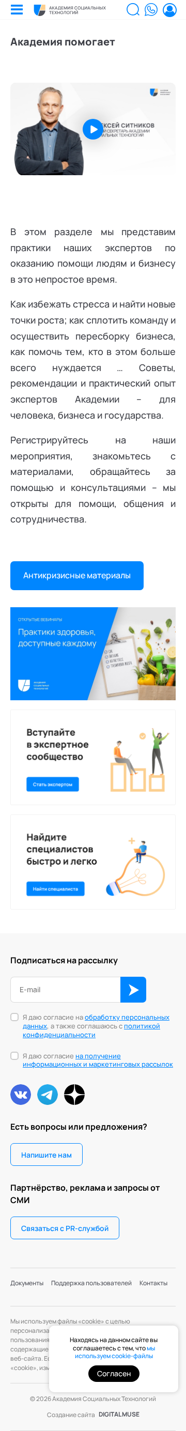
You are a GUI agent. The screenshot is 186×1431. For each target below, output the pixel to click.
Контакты (153, 1283)
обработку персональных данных (96, 1021)
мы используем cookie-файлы (115, 1352)
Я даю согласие (98, 1060)
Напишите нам (46, 1155)
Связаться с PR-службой (65, 1228)
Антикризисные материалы (77, 575)
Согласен (114, 1373)
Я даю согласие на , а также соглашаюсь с (96, 1026)
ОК (133, 990)
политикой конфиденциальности (91, 1030)
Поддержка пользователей (91, 1283)
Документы (26, 1283)
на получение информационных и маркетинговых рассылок (98, 1060)
